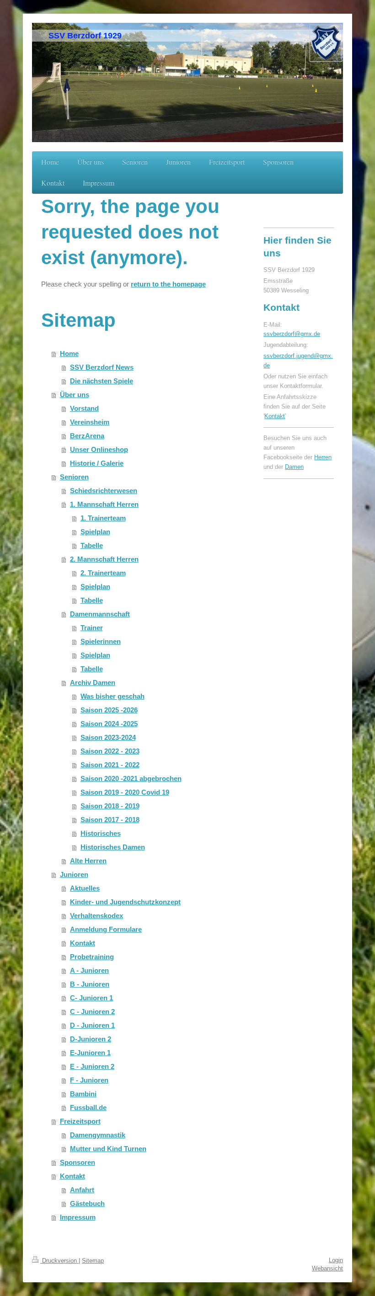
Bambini (83, 1094)
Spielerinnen (100, 641)
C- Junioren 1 (91, 998)
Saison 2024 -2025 (109, 724)
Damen (294, 466)
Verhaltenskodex (96, 915)
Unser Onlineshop (99, 449)
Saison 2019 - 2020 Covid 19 (124, 792)
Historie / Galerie (96, 463)
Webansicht (327, 1268)
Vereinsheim (89, 422)
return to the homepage (168, 284)
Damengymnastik (97, 1135)
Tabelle (91, 545)
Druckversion (59, 1260)
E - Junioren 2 (92, 1066)
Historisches (100, 833)
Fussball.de (88, 1107)
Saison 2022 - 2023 (109, 751)
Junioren (74, 874)
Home (69, 353)
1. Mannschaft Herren (104, 504)
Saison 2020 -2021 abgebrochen (131, 778)
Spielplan (95, 532)
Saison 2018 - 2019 (109, 806)
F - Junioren (89, 1080)
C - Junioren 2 (92, 1011)
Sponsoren (77, 1162)
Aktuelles (85, 888)
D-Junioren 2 (90, 1039)
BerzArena (87, 436)
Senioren (74, 477)
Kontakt (82, 943)
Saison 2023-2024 (108, 737)
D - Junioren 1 (92, 1025)
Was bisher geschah (112, 696)
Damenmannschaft (100, 614)
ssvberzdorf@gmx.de (291, 333)
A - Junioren (89, 970)
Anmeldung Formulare (106, 929)
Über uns (74, 394)
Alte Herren (88, 861)
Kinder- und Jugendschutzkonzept (125, 902)
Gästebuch (87, 1203)
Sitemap (93, 1260)
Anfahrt (82, 1190)
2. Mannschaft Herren (104, 559)
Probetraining (92, 957)
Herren (323, 457)
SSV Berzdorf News (102, 367)
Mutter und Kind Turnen (108, 1149)
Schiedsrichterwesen (103, 490)
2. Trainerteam (103, 573)
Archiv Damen (92, 682)
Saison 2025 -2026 (109, 710)
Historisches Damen (112, 847)
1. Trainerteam (103, 518)
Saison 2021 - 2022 (109, 765)
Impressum (78, 1217)
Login (336, 1260)
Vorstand (84, 408)
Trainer (91, 628)
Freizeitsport (80, 1121)
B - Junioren (89, 984)
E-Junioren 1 (90, 1053)
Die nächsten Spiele (101, 381)
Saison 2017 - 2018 (109, 819)
